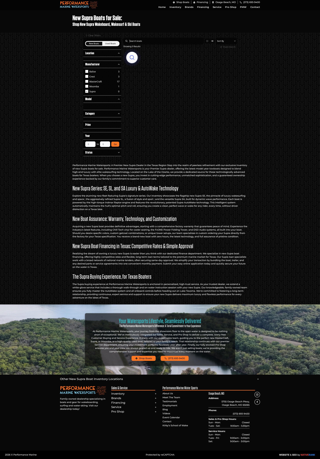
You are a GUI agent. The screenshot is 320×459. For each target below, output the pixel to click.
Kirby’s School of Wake (175, 425)
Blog (165, 409)
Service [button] (217, 7)
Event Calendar (171, 417)
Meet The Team (171, 397)
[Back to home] (79, 4)
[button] (224, 2)
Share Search (229, 47)
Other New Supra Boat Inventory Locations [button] (91, 379)
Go (115, 144)
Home (162, 7)
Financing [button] (203, 7)
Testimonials (169, 401)
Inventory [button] (175, 7)
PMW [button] (243, 7)
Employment (169, 405)
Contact (255, 7)
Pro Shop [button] (230, 7)
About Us (167, 393)
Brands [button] (189, 7)
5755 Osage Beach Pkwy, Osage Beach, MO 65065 (236, 403)
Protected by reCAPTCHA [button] (160, 454)
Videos (166, 413)
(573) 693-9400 (241, 413)
